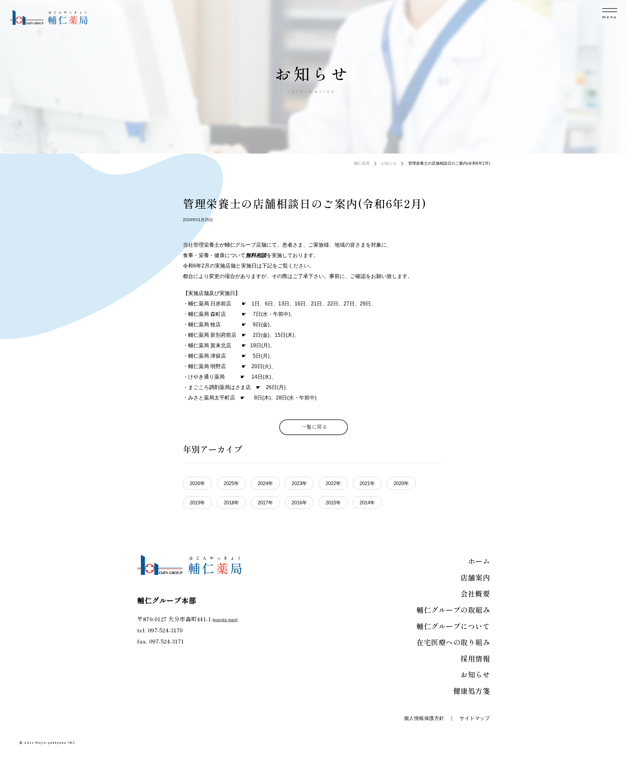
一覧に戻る (314, 427)
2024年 (265, 483)
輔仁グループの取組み (453, 609)
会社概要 (475, 593)
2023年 (299, 483)
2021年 (367, 483)
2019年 (197, 502)
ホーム (479, 561)
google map (225, 620)
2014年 (367, 502)
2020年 (401, 483)
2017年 (265, 502)
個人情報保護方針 (424, 718)
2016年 (299, 502)
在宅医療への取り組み (453, 642)
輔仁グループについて (453, 626)
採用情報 (475, 658)
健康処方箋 (471, 690)
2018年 (231, 502)
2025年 (231, 483)
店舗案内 (475, 577)
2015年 (333, 502)
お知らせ (475, 674)
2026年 (197, 483)
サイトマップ (474, 718)
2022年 (333, 483)
